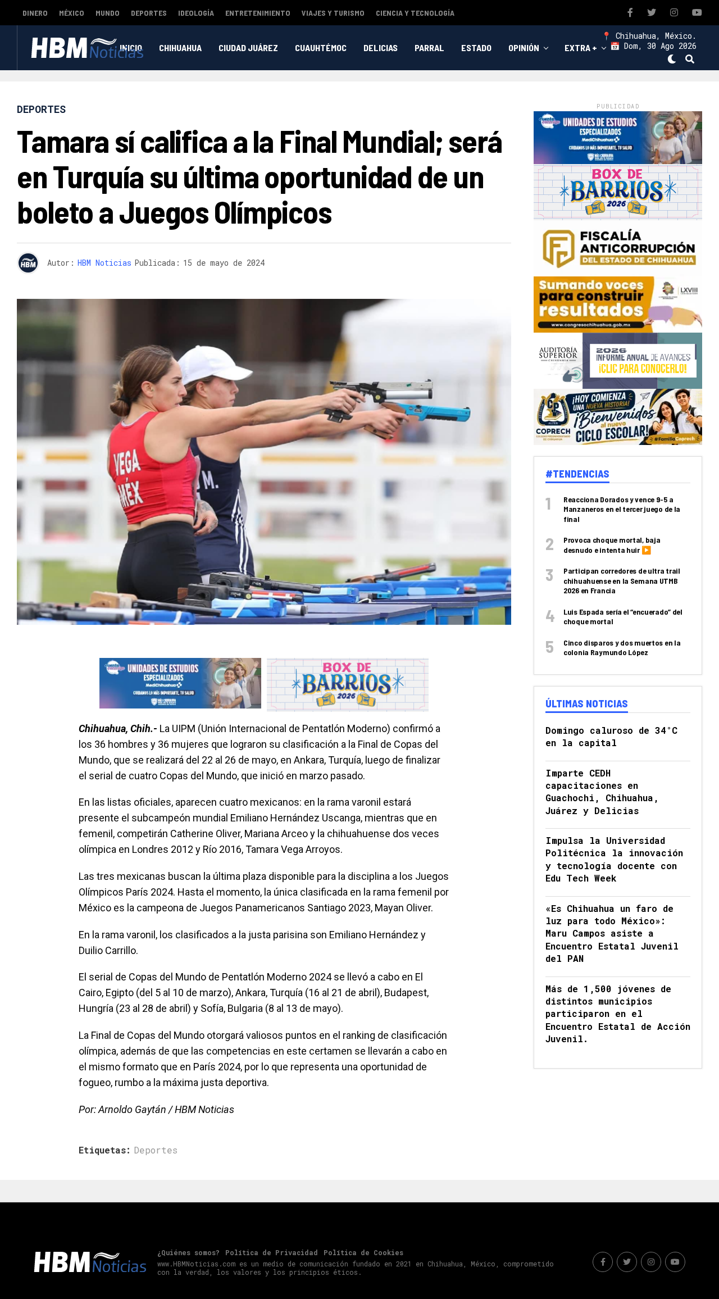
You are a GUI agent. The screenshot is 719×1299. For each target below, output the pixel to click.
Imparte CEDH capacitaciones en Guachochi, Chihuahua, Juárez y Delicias (602, 791)
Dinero (35, 12)
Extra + (581, 47)
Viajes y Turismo (333, 12)
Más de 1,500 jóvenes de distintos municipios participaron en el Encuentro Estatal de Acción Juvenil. (617, 1014)
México (71, 12)
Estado (476, 47)
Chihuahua (180, 47)
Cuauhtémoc (321, 47)
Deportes (149, 12)
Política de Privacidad (271, 1252)
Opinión (523, 47)
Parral (429, 47)
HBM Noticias (104, 262)
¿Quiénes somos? (188, 1252)
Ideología (196, 12)
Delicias (380, 47)
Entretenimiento (257, 12)
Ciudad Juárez (248, 47)
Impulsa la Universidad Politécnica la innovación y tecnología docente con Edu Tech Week (614, 859)
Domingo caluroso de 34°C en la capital (611, 736)
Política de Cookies (363, 1252)
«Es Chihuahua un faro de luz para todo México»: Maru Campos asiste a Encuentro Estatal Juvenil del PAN (612, 933)
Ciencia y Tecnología (415, 12)
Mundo (107, 12)
